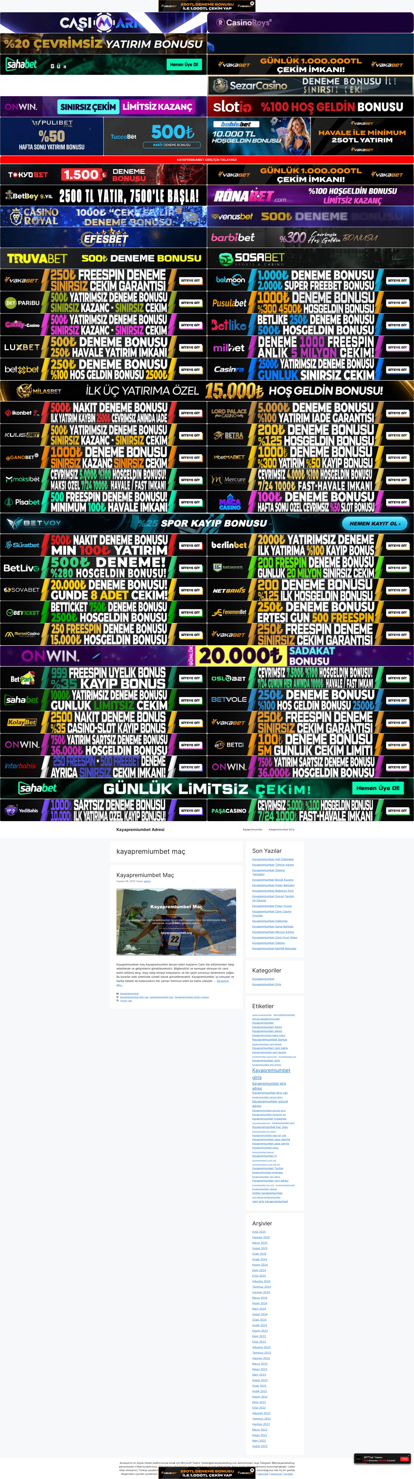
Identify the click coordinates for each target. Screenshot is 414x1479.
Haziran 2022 (261, 1424)
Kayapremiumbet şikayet (264, 1189)
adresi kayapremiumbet (262, 1015)
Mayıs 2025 (259, 1242)
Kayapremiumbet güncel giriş (269, 1110)
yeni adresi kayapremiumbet (266, 1197)
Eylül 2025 (259, 1231)
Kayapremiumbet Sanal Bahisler (273, 926)
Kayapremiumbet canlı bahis (270, 1048)
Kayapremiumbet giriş (271, 1073)
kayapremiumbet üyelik (285, 1185)
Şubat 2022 (259, 1446)
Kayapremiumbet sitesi (265, 1147)
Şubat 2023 (260, 1380)
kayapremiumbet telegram (263, 1152)
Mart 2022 (259, 1440)
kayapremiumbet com (287, 1057)
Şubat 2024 (260, 1314)
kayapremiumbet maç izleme (264, 1132)
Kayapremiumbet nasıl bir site (269, 1135)
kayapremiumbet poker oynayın (192, 997)
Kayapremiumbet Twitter (267, 1168)
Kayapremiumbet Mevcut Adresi (273, 932)
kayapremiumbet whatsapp (267, 1172)
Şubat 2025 (259, 1248)
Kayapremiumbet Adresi (140, 829)
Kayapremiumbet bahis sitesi (268, 1035)
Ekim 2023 (259, 1336)
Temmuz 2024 (261, 1286)
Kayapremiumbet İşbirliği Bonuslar (274, 948)
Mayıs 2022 (259, 1429)
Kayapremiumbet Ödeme (268, 943)
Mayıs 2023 (259, 1363)
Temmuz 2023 (261, 1352)
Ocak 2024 (259, 1319)
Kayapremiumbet (252, 829)
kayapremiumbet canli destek (267, 1044)
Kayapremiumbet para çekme (270, 1143)
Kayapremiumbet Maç (145, 875)
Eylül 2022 (259, 1407)
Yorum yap (126, 1000)
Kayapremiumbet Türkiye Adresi (273, 864)
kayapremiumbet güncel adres (267, 1097)
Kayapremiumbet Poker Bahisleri (273, 885)
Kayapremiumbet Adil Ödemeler (273, 859)
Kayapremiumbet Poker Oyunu (272, 906)
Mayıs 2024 (259, 1297)
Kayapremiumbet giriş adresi (269, 1085)
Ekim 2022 (259, 1402)
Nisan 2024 (259, 1303)
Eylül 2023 (259, 1341)
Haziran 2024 (261, 1292)
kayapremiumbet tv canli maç (264, 1160)
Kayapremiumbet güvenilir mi (269, 1114)
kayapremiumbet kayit (261, 1123)
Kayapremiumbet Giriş (281, 829)
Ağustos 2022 (261, 1413)
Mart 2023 (259, 1374)
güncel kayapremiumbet (266, 1018)
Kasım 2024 (260, 1264)
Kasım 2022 (260, 1396)
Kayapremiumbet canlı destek (269, 1052)
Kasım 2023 (260, 1330)
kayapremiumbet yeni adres (266, 1176)
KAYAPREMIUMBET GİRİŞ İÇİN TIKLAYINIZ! (207, 159)
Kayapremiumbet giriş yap (134, 997)
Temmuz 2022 (261, 1418)
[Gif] (207, 391)
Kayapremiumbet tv (264, 1155)
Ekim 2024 (259, 1270)
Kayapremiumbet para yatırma (271, 1139)
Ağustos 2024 (261, 1281)
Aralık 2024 (259, 1259)
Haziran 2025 (261, 1237)
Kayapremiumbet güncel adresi (270, 1104)
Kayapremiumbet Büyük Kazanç (273, 879)
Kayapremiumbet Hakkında (270, 921)
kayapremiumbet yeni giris (263, 1185)
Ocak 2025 (259, 1253)
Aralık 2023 (259, 1325)
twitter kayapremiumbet (267, 1193)
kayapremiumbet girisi (266, 1060)
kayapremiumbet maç (161, 997)
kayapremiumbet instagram (269, 1118)
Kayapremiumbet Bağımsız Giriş (273, 890)
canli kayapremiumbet (284, 1014)
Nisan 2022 (259, 1435)
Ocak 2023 (259, 1385)
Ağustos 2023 (261, 1347)
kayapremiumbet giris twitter (266, 1064)
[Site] (103, 280)
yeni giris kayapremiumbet (270, 1201)
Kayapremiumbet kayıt (283, 1123)
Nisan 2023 (259, 1369)
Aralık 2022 (259, 1391)
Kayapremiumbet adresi (267, 1031)
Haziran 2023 (261, 1358)
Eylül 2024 (259, 1275)
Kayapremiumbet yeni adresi (270, 1180)
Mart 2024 (259, 1308)
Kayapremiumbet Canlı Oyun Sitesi (274, 937)
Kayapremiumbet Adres (267, 1027)
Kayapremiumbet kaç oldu (270, 1127)
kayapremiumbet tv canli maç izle (266, 1164)
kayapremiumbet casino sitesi (264, 1057)
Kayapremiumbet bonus (269, 1039)
